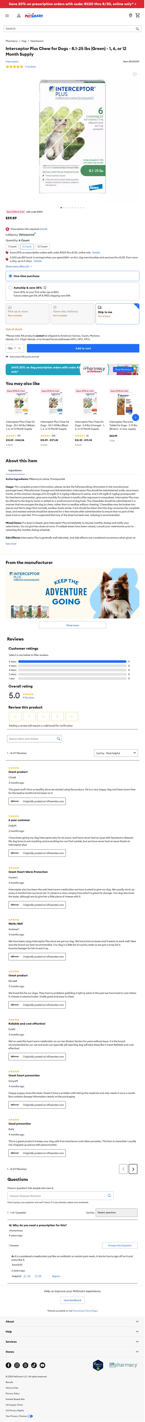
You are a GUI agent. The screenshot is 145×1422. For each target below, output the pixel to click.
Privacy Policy (13, 1393)
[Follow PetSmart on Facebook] (8, 1365)
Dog (24, 41)
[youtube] (42, 1365)
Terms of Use (12, 1387)
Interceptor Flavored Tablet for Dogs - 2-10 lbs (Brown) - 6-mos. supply (123, 425)
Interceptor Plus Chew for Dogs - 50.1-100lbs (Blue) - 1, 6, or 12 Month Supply (54, 425)
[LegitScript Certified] (95, 1365)
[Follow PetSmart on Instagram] (17, 1365)
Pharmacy (12, 41)
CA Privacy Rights (15, 1410)
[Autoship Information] (45, 287)
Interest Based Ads (15, 1399)
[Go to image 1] (61, 207)
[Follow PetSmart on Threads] (25, 1365)
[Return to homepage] (34, 15)
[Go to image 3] (67, 207)
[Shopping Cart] (137, 15)
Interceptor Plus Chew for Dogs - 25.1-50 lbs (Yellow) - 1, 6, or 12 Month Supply (21, 425)
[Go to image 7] (78, 207)
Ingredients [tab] (15, 470)
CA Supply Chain (14, 1404)
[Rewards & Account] (19, 16)
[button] (43, 229)
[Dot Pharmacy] (121, 1365)
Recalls (9, 1382)
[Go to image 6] (75, 207)
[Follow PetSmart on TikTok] (34, 1365)
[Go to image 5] (72, 207)
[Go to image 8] (81, 207)
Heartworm (37, 41)
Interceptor (12, 61)
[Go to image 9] (84, 207)
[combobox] (72, 29)
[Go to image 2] (64, 207)
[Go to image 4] (69, 207)
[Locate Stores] (130, 15)
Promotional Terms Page (85, 1310)
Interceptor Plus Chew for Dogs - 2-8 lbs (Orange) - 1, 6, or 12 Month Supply (90, 425)
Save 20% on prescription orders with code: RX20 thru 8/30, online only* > (72, 4)
